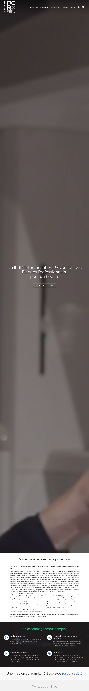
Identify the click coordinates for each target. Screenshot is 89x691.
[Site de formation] (83, 7)
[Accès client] (79, 7)
